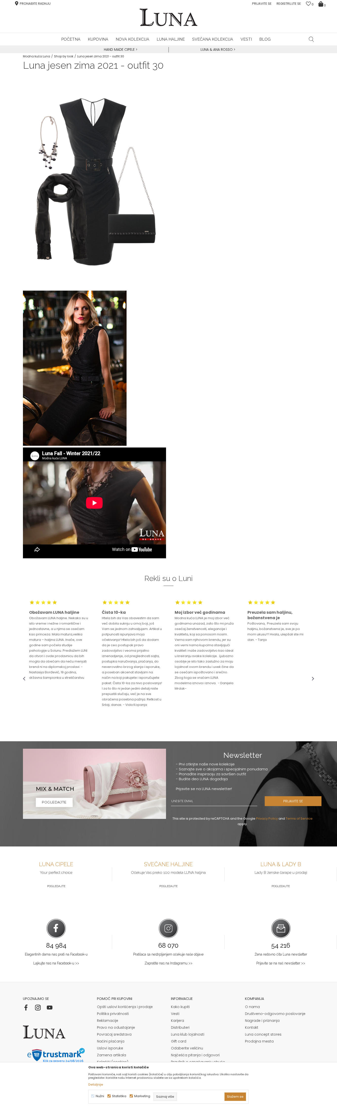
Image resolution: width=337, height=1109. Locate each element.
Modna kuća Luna (36, 56)
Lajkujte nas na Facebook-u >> (56, 963)
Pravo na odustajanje (116, 1027)
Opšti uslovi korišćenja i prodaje (125, 1006)
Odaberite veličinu (187, 1048)
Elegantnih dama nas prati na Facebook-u (56, 954)
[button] (311, 39)
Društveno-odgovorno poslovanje (275, 1013)
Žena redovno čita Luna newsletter (281, 954)
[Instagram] (38, 1007)
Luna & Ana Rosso (217, 49)
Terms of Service (299, 818)
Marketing (142, 1096)
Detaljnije (95, 1084)
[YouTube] (50, 1007)
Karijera (177, 1020)
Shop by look (63, 56)
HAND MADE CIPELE (120, 49)
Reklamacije (107, 1020)
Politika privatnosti (113, 1013)
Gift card (178, 1041)
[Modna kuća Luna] (168, 17)
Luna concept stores (263, 1034)
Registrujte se (289, 3)
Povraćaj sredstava (114, 1034)
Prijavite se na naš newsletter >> (280, 963)
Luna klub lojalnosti (187, 1034)
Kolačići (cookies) (112, 1061)
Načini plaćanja (110, 1041)
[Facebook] (26, 1007)
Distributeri (180, 1027)
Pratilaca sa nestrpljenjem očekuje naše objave (168, 954)
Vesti (175, 1013)
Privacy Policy (267, 818)
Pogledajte (56, 886)
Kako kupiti (180, 1006)
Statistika (119, 1096)
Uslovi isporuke (110, 1048)
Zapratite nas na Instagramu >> (168, 963)
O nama (252, 1006)
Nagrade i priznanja (262, 1020)
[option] (119, 50)
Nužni (100, 1096)
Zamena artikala (111, 1055)
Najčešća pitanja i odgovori (195, 1055)
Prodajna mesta (259, 1041)
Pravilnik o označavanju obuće (198, 1061)
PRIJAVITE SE (293, 801)
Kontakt (251, 1027)
